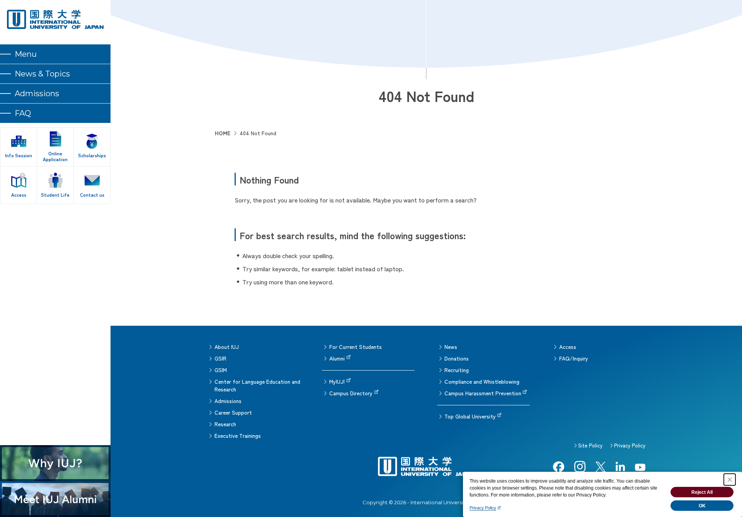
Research (225, 424)
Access (567, 346)
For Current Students (355, 346)
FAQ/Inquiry (573, 358)
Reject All (702, 492)
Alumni (337, 358)
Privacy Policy (629, 445)
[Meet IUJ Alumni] (55, 499)
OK (702, 505)
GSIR (220, 358)
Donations (456, 358)
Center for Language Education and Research (257, 385)
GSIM (220, 370)
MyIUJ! (337, 381)
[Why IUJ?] (55, 463)
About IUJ (226, 346)
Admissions (228, 401)
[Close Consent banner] (729, 479)
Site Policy (590, 445)
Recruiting (456, 370)
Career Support (233, 412)
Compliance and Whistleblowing (481, 381)
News (450, 346)
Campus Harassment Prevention (482, 393)
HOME (222, 133)
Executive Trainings (237, 435)
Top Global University (470, 416)
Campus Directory (351, 393)
